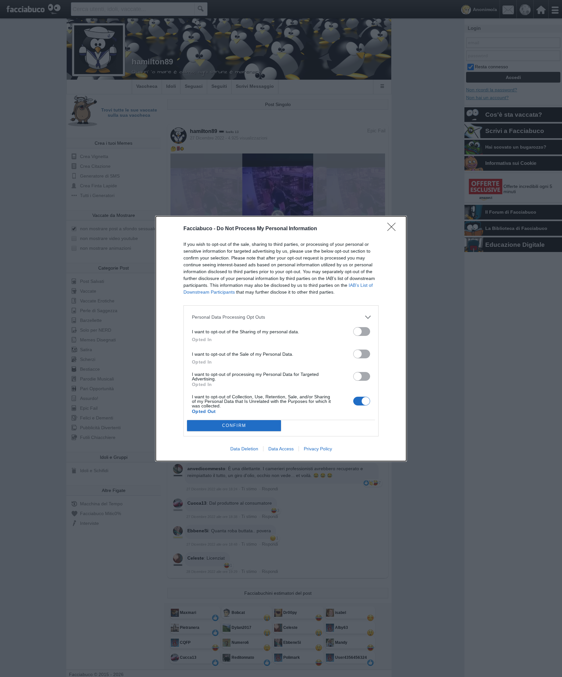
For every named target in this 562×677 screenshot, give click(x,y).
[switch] (361, 331)
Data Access (281, 448)
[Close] (393, 229)
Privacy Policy (318, 448)
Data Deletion (244, 448)
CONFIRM (234, 425)
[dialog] (281, 338)
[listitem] (281, 317)
